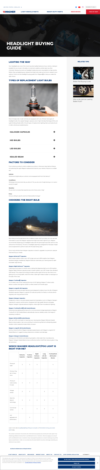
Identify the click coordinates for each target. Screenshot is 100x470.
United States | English (11, 7)
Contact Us (57, 454)
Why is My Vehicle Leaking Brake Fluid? (82, 100)
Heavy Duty (22, 454)
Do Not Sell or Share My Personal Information (76, 459)
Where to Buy (91, 7)
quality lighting (23, 428)
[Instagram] (83, 7)
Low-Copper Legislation (71, 454)
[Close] (97, 463)
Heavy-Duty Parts (55, 12)
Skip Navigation (4, 0)
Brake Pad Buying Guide (82, 81)
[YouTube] (79, 7)
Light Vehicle (12, 454)
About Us (49, 454)
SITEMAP (85, 454)
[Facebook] (76, 7)
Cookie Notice (29, 462)
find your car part (32, 428)
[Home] (10, 12)
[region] (50, 463)
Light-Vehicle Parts (30, 12)
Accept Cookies (76, 467)
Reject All (76, 463)
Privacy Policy (37, 462)
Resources (76, 12)
